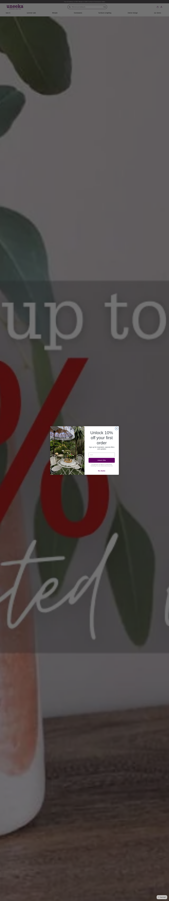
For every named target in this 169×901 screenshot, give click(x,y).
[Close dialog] (116, 428)
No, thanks (101, 471)
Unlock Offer (102, 460)
